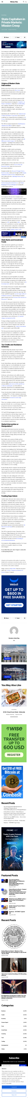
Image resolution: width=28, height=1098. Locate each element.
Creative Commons (11, 570)
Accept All (14, 1087)
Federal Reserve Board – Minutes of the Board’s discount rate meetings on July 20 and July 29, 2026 (13, 952)
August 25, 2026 (12, 914)
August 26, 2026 (18, 714)
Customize (14, 1091)
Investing (3, 1033)
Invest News (3, 15)
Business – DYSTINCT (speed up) (12, 822)
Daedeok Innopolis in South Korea (9, 182)
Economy (3, 1018)
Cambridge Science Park (18, 176)
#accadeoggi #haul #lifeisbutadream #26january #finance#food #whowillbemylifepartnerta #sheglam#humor (15, 808)
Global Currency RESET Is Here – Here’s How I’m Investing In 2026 (15, 817)
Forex (2, 1026)
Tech (2, 1037)
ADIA (18, 222)
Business (5, 667)
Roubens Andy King (12, 29)
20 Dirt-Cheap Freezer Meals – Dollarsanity (14, 712)
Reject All (14, 1095)
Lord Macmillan (21, 103)
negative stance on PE (16, 229)
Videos (3, 1049)
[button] (26, 1)
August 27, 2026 (12, 886)
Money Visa (14, 2)
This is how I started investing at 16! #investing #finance (13, 974)
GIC (8, 222)
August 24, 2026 (4, 977)
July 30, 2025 (4, 29)
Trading (3, 1041)
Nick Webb (13, 568)
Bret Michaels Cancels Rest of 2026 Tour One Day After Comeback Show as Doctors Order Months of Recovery (13, 997)
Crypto (5, 647)
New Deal (17, 90)
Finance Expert (4, 1022)
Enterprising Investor (8, 551)
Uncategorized (4, 1045)
